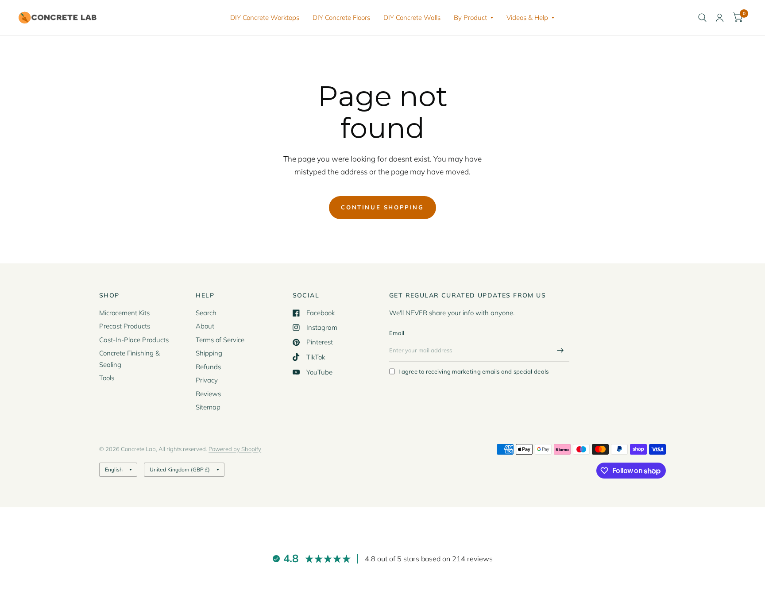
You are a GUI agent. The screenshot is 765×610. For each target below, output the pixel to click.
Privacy (207, 380)
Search (206, 313)
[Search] (702, 17)
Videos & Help (527, 17)
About (205, 326)
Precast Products (124, 326)
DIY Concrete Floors (341, 17)
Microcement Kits (124, 313)
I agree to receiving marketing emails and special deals (473, 371)
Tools (106, 378)
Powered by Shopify (235, 448)
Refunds (208, 367)
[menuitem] (265, 18)
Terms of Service (220, 340)
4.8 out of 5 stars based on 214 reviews (429, 558)
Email (396, 332)
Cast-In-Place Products (134, 340)
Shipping (209, 353)
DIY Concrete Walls (411, 17)
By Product (470, 17)
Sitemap (208, 407)
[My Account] (719, 17)
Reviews (208, 394)
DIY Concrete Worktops (264, 17)
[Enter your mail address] (560, 350)
